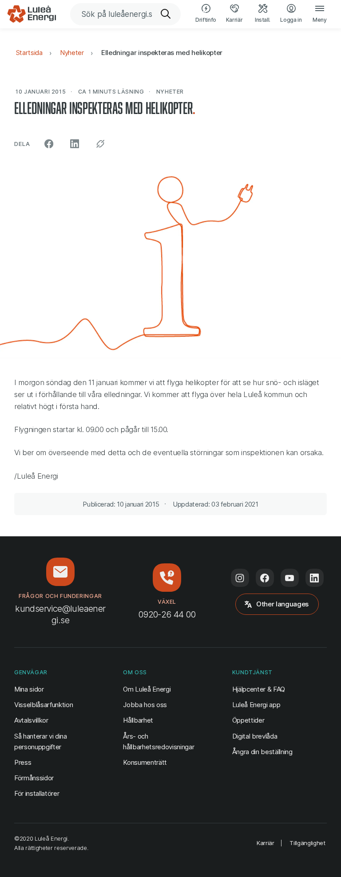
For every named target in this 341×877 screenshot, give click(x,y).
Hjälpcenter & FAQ (258, 689)
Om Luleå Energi (146, 689)
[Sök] (166, 14)
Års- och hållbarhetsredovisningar (158, 741)
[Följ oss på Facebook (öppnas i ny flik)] (265, 578)
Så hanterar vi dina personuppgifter (40, 741)
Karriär (265, 842)
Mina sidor (29, 688)
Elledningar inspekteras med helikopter (161, 52)
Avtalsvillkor (31, 720)
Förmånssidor (34, 778)
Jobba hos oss (145, 704)
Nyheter (72, 52)
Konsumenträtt (145, 762)
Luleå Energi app (256, 704)
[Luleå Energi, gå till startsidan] (31, 14)
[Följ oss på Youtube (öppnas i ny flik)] (290, 578)
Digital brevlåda (255, 736)
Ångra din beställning (262, 751)
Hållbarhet (138, 720)
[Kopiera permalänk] (100, 144)
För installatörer (36, 793)
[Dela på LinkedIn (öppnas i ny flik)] (75, 144)
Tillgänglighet (307, 842)
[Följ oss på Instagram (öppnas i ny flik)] (240, 578)
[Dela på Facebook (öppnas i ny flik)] (49, 144)
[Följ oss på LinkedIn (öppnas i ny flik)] (314, 578)
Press (22, 762)
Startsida (29, 52)
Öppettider (248, 720)
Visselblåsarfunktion (43, 704)
